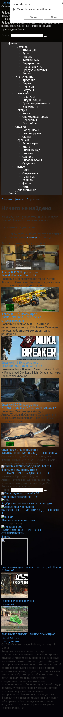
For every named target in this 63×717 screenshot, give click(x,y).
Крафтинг (28, 80)
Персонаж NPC (32, 66)
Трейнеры (29, 176)
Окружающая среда (35, 116)
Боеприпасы (30, 130)
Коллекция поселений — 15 (19, 496)
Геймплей (21, 46)
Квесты (27, 56)
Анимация (29, 50)
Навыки (27, 153)
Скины (26, 136)
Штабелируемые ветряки (18, 520)
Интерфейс (22, 93)
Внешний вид (31, 150)
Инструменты (24, 76)
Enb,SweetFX (30, 106)
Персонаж (22, 140)
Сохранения (30, 173)
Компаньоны (31, 60)
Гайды (12, 193)
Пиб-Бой (28, 86)
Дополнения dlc (25, 190)
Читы (25, 186)
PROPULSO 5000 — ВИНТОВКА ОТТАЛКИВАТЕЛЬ (21, 319)
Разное (20, 166)
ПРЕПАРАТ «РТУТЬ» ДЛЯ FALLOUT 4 (25, 473)
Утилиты (28, 180)
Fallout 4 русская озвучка (17, 600)
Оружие (20, 126)
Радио (26, 73)
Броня (26, 146)
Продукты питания (34, 70)
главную (32, 237)
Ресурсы (28, 90)
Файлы (13, 43)
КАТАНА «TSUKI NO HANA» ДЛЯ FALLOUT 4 (29, 453)
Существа (28, 163)
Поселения (29, 120)
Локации (21, 110)
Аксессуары (30, 143)
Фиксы (26, 183)
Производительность (36, 103)
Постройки (29, 123)
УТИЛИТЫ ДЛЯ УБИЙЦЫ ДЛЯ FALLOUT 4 (29, 408)
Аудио (26, 53)
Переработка (31, 63)
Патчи (26, 170)
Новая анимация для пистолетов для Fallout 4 (31, 567)
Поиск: (6, 35)
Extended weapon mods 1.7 (18, 275)
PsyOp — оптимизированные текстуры (26, 503)
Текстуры (28, 96)
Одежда (27, 156)
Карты (26, 113)
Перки (26, 83)
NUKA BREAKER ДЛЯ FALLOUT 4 (21, 366)
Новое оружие (31, 133)
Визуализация (31, 100)
